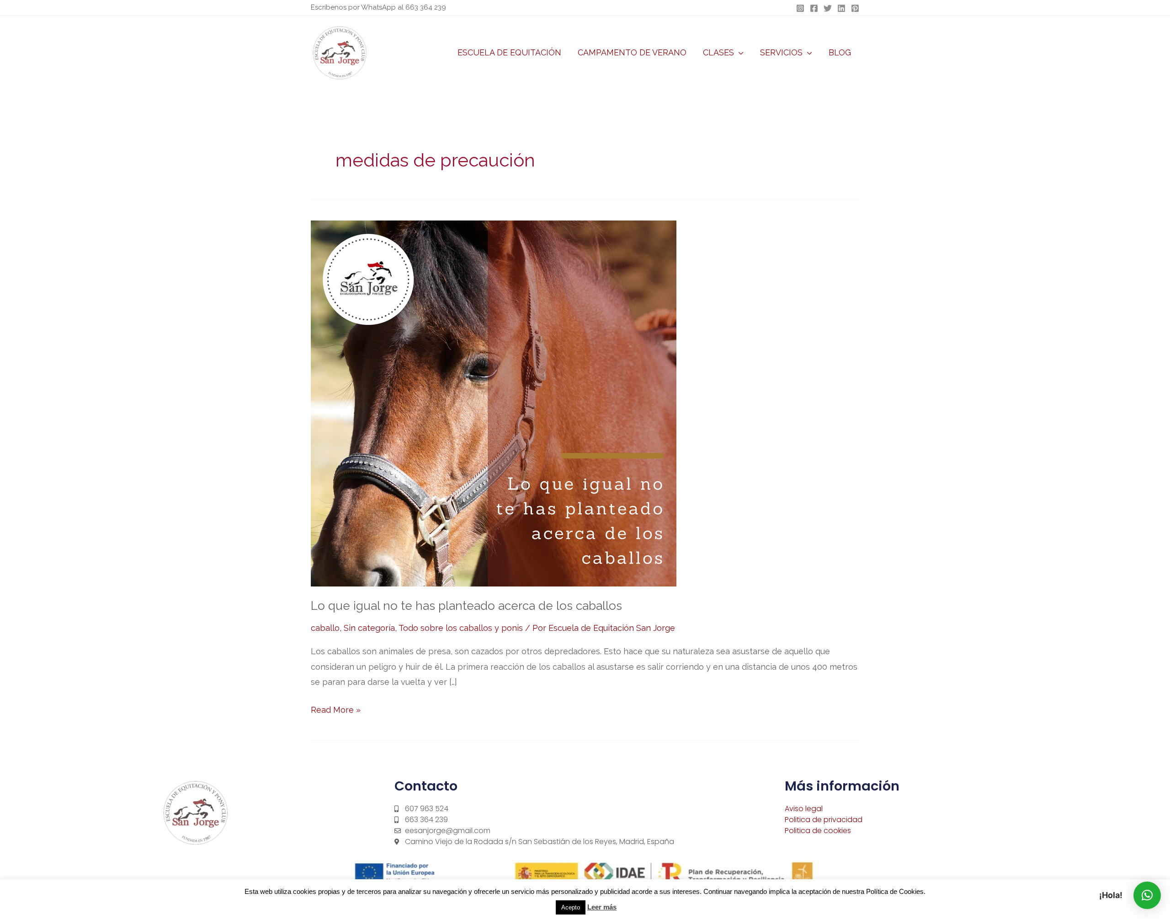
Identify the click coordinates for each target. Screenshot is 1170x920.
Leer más (602, 907)
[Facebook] (814, 8)
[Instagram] (800, 8)
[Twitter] (828, 8)
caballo (325, 628)
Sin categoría (369, 628)
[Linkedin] (841, 8)
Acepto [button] (570, 907)
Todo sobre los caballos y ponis (461, 628)
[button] (739, 52)
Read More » (336, 708)
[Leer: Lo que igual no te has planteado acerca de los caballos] (493, 403)
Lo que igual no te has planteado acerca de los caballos (466, 606)
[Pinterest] (855, 8)
